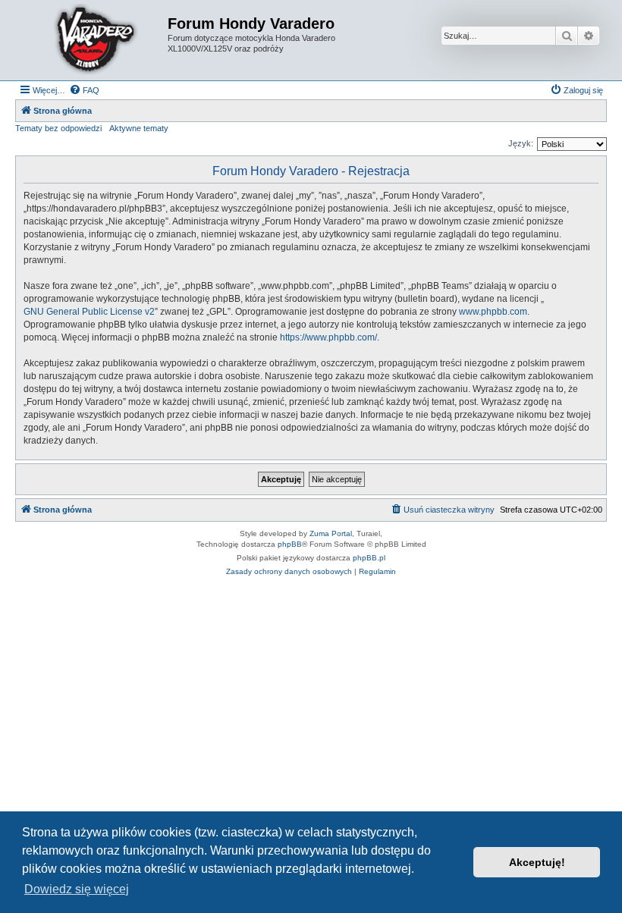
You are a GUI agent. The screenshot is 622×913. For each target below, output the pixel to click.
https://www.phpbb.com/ (328, 337)
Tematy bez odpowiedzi (58, 128)
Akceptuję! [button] (537, 862)
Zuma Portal (330, 533)
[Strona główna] (93, 40)
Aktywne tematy (138, 128)
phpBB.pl (369, 558)
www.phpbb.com (493, 311)
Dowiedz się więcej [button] (76, 889)
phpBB (290, 544)
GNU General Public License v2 (89, 311)
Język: (520, 143)
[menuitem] (84, 90)
